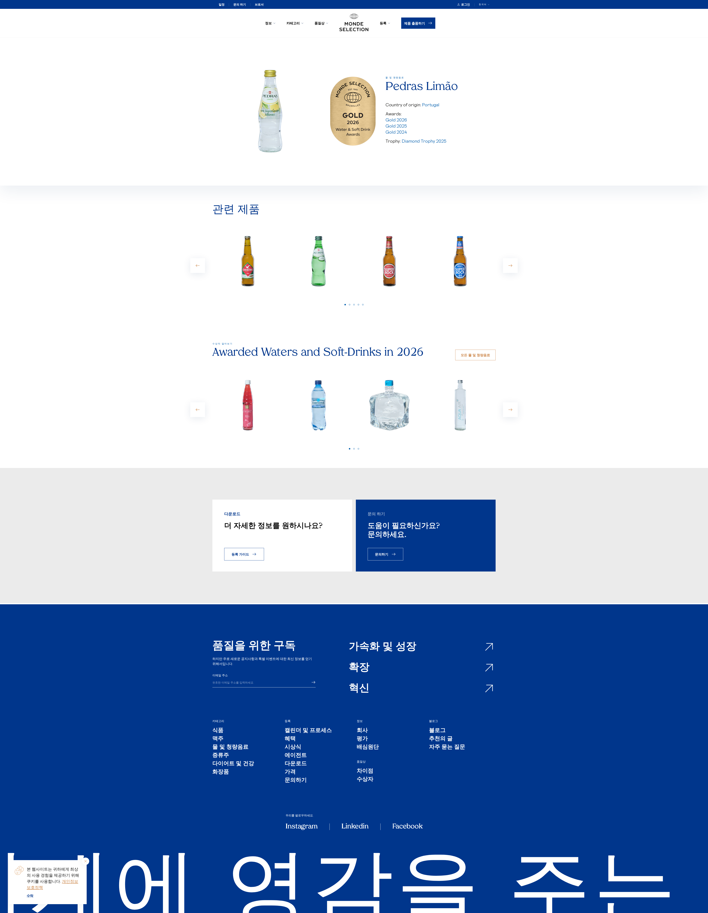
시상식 (293, 747)
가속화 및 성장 (382, 647)
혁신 (359, 688)
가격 (290, 772)
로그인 (465, 4)
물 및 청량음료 (230, 747)
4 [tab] (358, 304)
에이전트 (296, 755)
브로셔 (259, 4)
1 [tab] (345, 304)
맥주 (217, 739)
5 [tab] (363, 304)
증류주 (220, 755)
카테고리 (293, 23)
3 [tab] (354, 304)
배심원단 (368, 747)
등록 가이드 (240, 554)
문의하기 (381, 554)
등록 (383, 23)
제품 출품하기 (414, 23)
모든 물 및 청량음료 (475, 355)
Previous (197, 265)
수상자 (365, 779)
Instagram (302, 826)
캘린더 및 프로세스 (308, 730)
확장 (359, 668)
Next (510, 265)
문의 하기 (239, 4)
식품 (217, 730)
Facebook (407, 826)
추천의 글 (441, 739)
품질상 (319, 23)
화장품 (220, 772)
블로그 (433, 721)
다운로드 (296, 764)
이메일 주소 (220, 675)
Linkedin (355, 826)
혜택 (290, 739)
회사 (362, 730)
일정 (222, 4)
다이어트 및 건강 (233, 764)
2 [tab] (349, 304)
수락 (30, 895)
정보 (268, 23)
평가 (362, 739)
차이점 (365, 771)
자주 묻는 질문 (447, 747)
